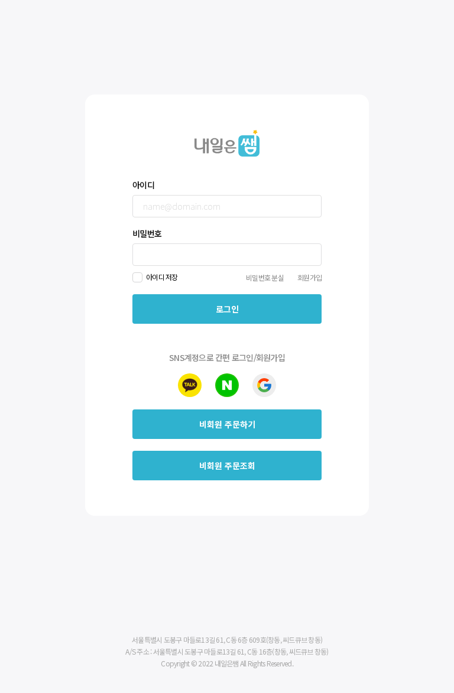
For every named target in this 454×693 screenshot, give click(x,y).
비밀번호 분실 (265, 277)
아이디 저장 (162, 277)
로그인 (227, 309)
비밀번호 (146, 233)
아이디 (143, 185)
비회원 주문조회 (227, 465)
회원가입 (309, 277)
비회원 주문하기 (227, 424)
